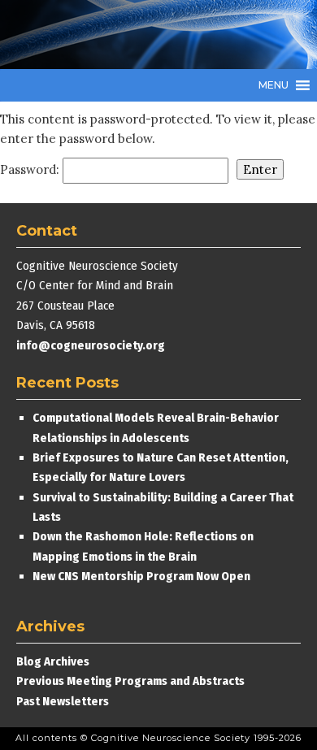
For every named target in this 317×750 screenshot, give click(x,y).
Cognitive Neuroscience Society (138, 34)
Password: (31, 169)
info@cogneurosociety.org (90, 345)
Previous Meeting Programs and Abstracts (130, 681)
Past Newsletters (62, 701)
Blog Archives (52, 661)
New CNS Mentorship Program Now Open (141, 576)
